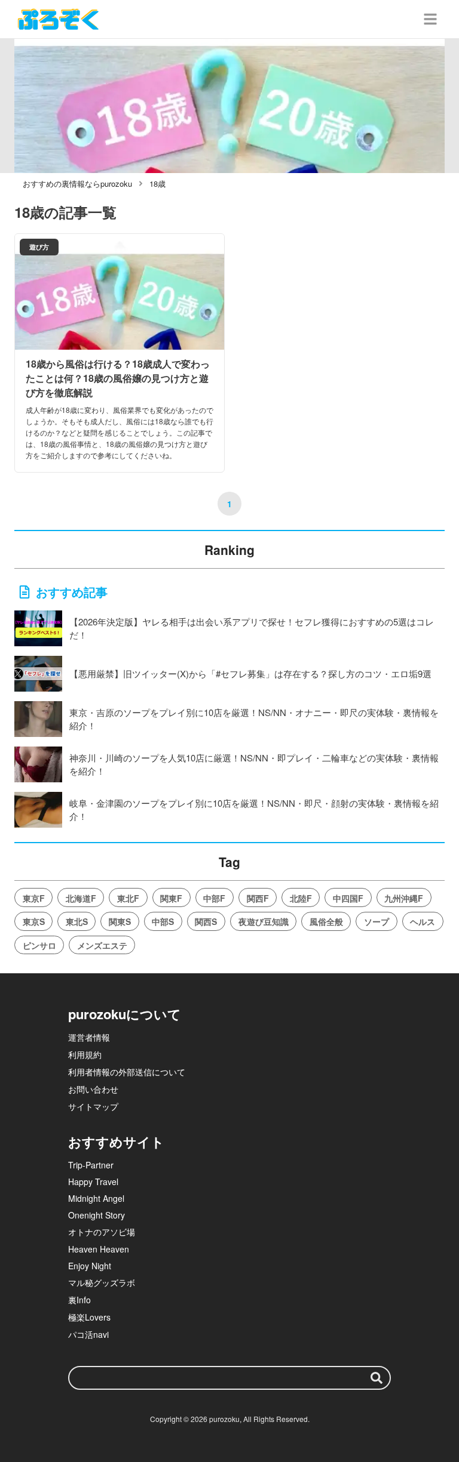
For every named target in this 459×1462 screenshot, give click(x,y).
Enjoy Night (89, 1266)
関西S (206, 921)
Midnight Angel (96, 1198)
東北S (77, 921)
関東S (120, 921)
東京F (34, 898)
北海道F (81, 898)
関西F (258, 898)
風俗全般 (326, 921)
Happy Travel (93, 1182)
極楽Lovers (89, 1317)
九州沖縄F (403, 898)
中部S (163, 921)
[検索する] (376, 1378)
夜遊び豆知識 (263, 921)
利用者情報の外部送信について (126, 1072)
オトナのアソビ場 (101, 1232)
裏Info (79, 1300)
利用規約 (85, 1054)
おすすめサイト (116, 1141)
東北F (128, 898)
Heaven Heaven (98, 1249)
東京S (34, 921)
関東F (171, 898)
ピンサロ (39, 945)
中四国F (348, 898)
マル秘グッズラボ (101, 1282)
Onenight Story (96, 1215)
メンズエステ (102, 945)
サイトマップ (93, 1106)
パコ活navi (88, 1334)
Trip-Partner (91, 1165)
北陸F (301, 898)
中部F (214, 898)
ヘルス (422, 921)
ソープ (376, 921)
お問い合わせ (93, 1089)
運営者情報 (89, 1037)
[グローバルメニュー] (430, 19)
